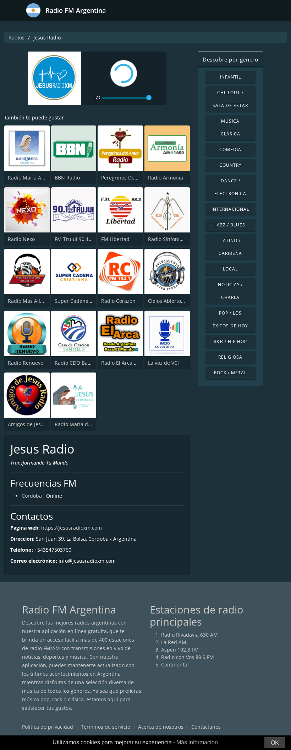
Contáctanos (206, 726)
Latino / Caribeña (230, 246)
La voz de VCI (163, 362)
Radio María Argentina (34, 177)
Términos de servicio (105, 726)
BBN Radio (67, 177)
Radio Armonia (165, 177)
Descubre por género (230, 59)
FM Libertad (115, 239)
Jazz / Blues (230, 225)
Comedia (230, 149)
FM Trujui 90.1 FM (76, 239)
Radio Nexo (21, 239)
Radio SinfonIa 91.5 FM (175, 239)
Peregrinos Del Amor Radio (133, 177)
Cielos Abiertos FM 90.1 (175, 301)
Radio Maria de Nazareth (84, 424)
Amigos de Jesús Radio (34, 424)
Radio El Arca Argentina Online (138, 362)
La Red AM (173, 642)
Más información (197, 742)
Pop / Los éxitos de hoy (230, 319)
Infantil (230, 77)
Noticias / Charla (230, 291)
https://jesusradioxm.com (71, 527)
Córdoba (32, 495)
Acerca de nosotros (160, 726)
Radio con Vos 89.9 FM (187, 657)
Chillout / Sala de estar (230, 99)
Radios (16, 37)
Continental (175, 664)
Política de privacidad (47, 726)
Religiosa (230, 357)
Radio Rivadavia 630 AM (189, 634)
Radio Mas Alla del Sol (34, 301)
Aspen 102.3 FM (180, 649)
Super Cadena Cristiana (83, 301)
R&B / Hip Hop (230, 341)
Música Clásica (230, 127)
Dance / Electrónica (230, 187)
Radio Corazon (118, 301)
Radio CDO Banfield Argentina (90, 362)
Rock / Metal (230, 373)
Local (230, 269)
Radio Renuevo (25, 362)
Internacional (230, 209)
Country (230, 165)
